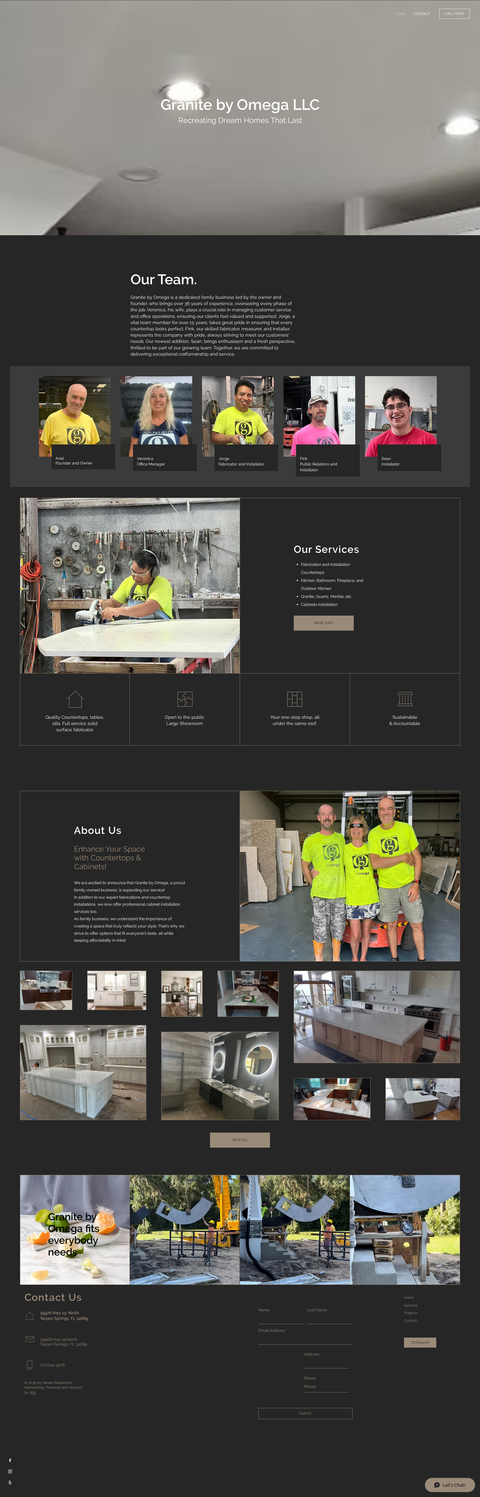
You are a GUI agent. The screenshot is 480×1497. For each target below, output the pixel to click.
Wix (33, 1392)
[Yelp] (10, 1482)
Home (409, 1298)
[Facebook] (10, 1460)
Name (264, 1310)
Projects (410, 1313)
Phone (310, 1378)
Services (411, 1305)
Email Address (271, 1331)
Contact (410, 1321)
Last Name (317, 1310)
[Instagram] (10, 1471)
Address (311, 1354)
